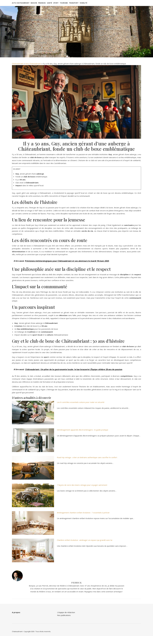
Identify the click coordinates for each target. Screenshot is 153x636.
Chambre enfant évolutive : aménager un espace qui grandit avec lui (84, 540)
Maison (34, 3)
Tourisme (64, 3)
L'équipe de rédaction (66, 612)
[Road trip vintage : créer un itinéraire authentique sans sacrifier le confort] (33, 468)
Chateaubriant (17, 63)
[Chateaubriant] (76, 29)
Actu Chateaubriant (21, 3)
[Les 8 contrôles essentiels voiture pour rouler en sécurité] (33, 412)
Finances (42, 3)
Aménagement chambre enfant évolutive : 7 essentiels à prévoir (83, 512)
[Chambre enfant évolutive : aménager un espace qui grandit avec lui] (33, 550)
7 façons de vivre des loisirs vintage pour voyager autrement (82, 485)
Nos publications (64, 615)
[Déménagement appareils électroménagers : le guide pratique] (33, 440)
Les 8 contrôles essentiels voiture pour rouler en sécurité (80, 402)
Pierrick (76, 582)
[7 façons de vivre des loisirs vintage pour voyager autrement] (33, 495)
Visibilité (83, 3)
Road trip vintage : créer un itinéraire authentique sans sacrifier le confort (87, 457)
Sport (56, 3)
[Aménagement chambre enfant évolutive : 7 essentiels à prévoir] (33, 523)
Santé (49, 3)
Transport (74, 3)
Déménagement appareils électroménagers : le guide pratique (82, 430)
